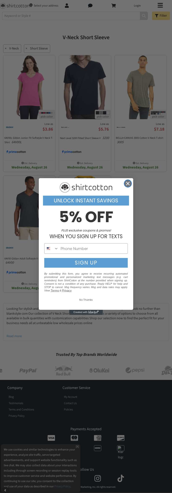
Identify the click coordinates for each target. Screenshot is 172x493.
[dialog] (5, 490)
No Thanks (86, 300)
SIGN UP (86, 262)
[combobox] (51, 248)
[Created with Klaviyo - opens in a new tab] (86, 312)
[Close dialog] (128, 183)
